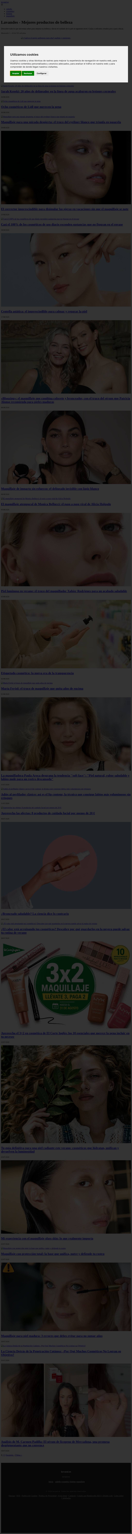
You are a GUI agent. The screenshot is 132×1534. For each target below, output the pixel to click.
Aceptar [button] (15, 73)
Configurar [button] (42, 73)
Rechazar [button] (28, 73)
